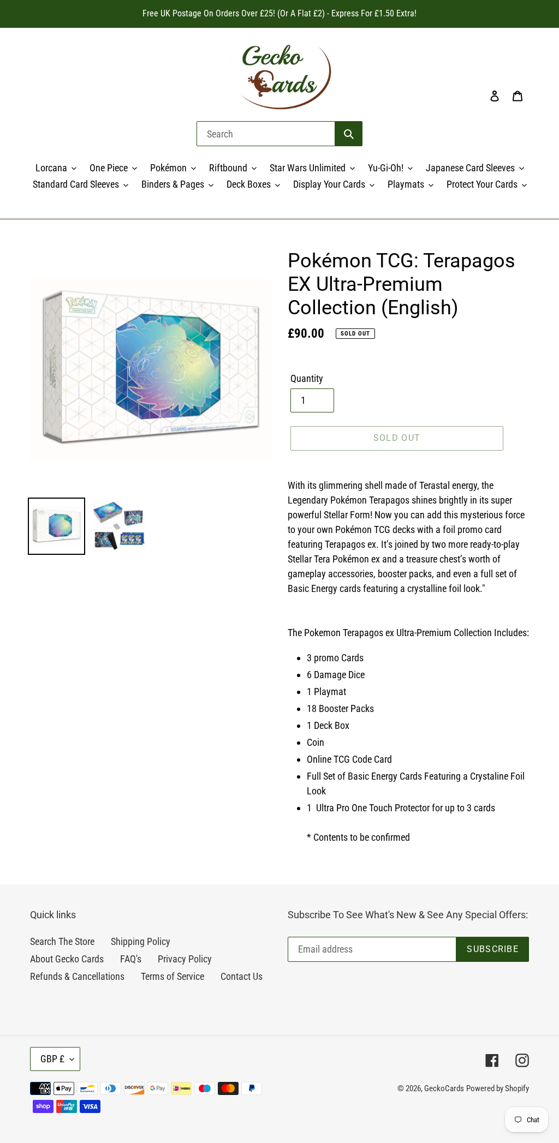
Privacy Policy (185, 959)
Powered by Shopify (497, 1088)
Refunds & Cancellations (77, 976)
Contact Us (242, 976)
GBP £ (52, 1058)
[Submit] (348, 133)
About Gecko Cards (67, 959)
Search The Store (62, 941)
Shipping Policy (140, 941)
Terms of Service (172, 976)
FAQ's (130, 959)
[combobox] (266, 133)
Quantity (306, 378)
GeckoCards (444, 1088)
